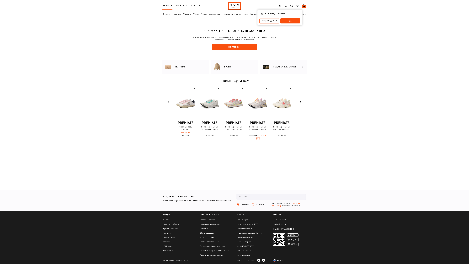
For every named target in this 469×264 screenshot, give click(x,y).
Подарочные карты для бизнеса (249, 233)
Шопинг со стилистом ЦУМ (247, 224)
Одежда (187, 14)
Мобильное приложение (210, 224)
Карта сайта (168, 251)
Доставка (204, 229)
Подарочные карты (232, 14)
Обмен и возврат (207, 233)
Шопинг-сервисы (243, 220)
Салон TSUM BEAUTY (245, 246)
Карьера (166, 242)
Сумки (204, 14)
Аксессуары (214, 14)
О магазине (167, 220)
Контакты (167, 233)
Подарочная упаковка (245, 237)
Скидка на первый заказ (209, 242)
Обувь (196, 14)
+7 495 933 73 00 (280, 220)
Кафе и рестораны (243, 242)
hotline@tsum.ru (279, 224)
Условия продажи (207, 237)
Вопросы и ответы (207, 220)
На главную (234, 47)
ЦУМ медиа (167, 246)
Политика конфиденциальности (213, 246)
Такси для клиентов (244, 251)
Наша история (169, 237)
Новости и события (171, 224)
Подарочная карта (244, 229)
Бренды (177, 14)
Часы (245, 14)
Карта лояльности (243, 255)
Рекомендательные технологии (212, 255)
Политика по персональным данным (214, 251)
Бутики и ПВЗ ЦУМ (170, 229)
